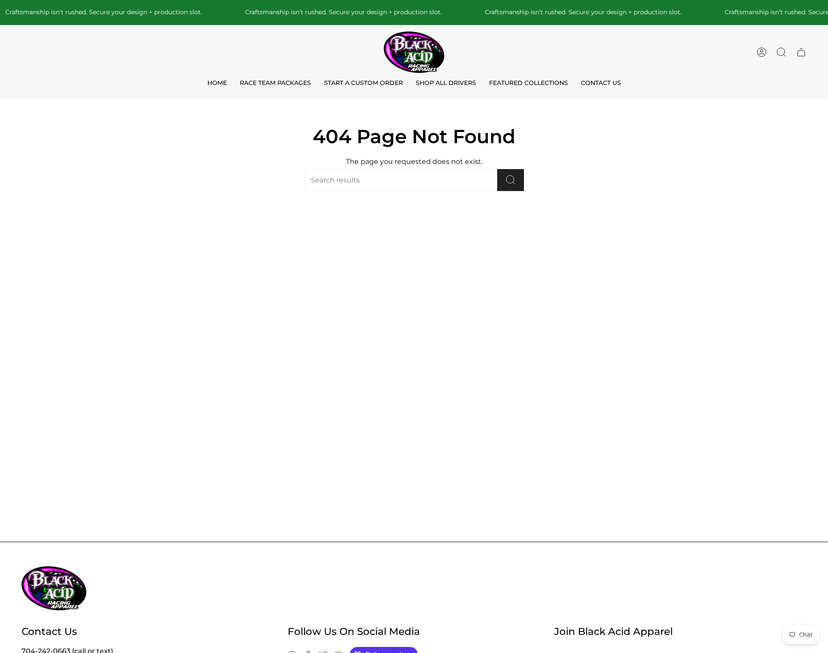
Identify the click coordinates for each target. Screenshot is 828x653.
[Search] (510, 180)
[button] (781, 52)
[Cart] (801, 52)
